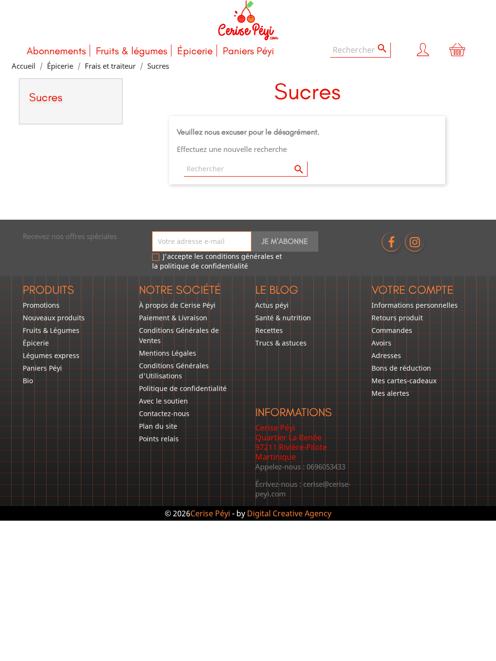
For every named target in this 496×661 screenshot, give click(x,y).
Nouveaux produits (54, 317)
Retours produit (397, 317)
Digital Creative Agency (289, 513)
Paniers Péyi (248, 51)
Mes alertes (390, 393)
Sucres (45, 97)
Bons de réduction (401, 368)
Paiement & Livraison (173, 317)
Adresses (386, 355)
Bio (28, 380)
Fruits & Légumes (51, 330)
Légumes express (51, 355)
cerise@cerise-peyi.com (303, 488)
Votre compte (412, 290)
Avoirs (381, 342)
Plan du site (158, 426)
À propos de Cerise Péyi (177, 305)
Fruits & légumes (131, 51)
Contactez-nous (164, 413)
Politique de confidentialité (183, 388)
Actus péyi (272, 305)
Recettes (269, 330)
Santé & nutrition (283, 317)
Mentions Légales (167, 353)
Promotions (41, 305)
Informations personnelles (415, 305)
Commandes (392, 330)
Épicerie (195, 51)
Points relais (159, 438)
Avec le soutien (163, 401)
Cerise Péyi (210, 513)
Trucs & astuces (281, 342)
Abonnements (56, 51)
